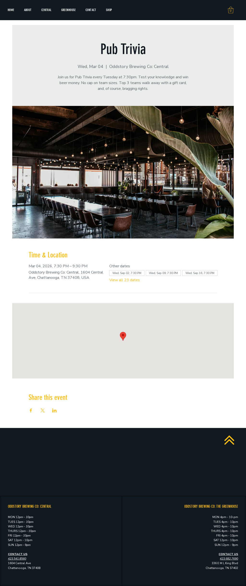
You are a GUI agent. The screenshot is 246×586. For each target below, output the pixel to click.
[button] (231, 10)
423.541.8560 (17, 559)
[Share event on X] (42, 410)
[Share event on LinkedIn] (54, 410)
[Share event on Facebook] (31, 410)
